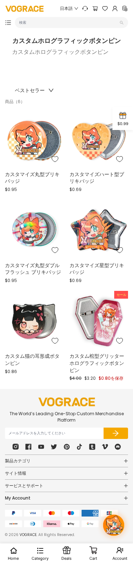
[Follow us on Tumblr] (92, 446)
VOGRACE (28, 534)
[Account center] (115, 8)
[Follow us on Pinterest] (66, 446)
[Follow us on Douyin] (79, 446)
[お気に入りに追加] (54, 159)
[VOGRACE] (24, 9)
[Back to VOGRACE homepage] (66, 401)
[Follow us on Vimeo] (105, 446)
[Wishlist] (105, 8)
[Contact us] (85, 8)
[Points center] (125, 8)
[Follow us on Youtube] (41, 446)
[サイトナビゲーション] (8, 22)
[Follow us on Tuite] (53, 446)
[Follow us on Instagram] (15, 446)
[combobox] (68, 22)
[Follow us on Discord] (117, 446)
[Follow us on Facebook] (28, 446)
